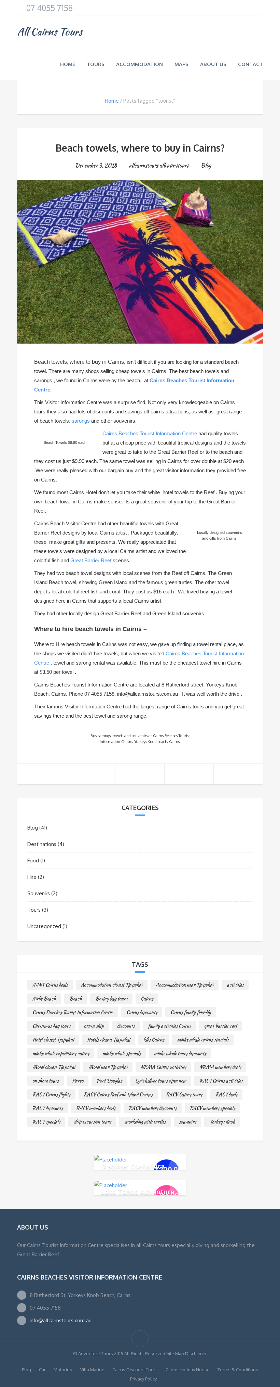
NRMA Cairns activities (163, 1067)
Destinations (41, 844)
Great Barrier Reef (90, 560)
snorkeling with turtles (145, 1121)
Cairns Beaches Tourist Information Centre (149, 433)
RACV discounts (47, 1108)
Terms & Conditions (238, 1369)
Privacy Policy (143, 1379)
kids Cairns (153, 1039)
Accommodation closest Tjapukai (111, 984)
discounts (126, 1026)
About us (213, 64)
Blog (206, 165)
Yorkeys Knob (222, 1121)
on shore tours (45, 1080)
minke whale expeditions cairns (60, 1053)
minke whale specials (121, 1053)
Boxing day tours (111, 998)
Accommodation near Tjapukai (184, 984)
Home (67, 64)
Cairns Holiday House (188, 1369)
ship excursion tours (92, 1121)
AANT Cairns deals (50, 984)
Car (42, 1369)
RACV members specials (212, 1108)
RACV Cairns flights (51, 1094)
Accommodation (139, 64)
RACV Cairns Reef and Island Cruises (118, 1094)
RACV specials (46, 1121)
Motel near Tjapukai (107, 1067)
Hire (32, 877)
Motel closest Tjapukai (53, 1067)
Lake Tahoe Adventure (137, 1191)
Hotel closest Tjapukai (53, 1039)
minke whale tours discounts (180, 1053)
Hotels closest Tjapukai (108, 1039)
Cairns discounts (141, 1012)
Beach (75, 998)
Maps (181, 64)
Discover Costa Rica (133, 1165)
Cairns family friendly (190, 1012)
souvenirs (187, 1121)
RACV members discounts (153, 1108)
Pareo (77, 1080)
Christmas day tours (51, 1026)
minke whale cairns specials (202, 1039)
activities (235, 984)
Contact (250, 64)
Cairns (147, 998)
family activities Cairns (169, 1026)
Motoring (63, 1369)
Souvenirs (38, 893)
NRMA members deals (220, 1067)
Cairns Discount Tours (135, 1369)
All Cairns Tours (49, 31)
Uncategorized (44, 926)
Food (33, 860)
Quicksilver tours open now (160, 1080)
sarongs (81, 421)
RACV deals (226, 1094)
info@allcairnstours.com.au (61, 1320)
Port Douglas (109, 1080)
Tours (95, 64)
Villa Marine (92, 1369)
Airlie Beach (44, 998)
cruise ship (94, 1026)
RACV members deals (95, 1108)
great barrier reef (220, 1026)
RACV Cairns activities (220, 1080)
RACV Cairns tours (184, 1094)
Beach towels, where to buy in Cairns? (140, 148)
